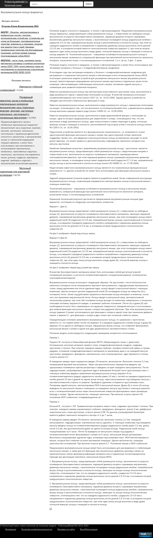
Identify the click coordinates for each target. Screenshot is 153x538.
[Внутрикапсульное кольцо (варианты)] (51, 509)
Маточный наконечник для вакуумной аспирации (15, 171)
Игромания (10, 529)
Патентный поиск (13, 5)
